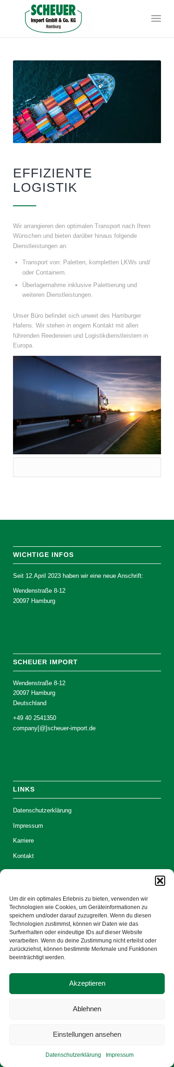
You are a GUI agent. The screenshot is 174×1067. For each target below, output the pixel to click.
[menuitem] (156, 18)
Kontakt (23, 855)
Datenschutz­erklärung (73, 1055)
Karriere (23, 840)
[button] (160, 880)
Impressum (120, 1055)
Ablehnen (87, 1009)
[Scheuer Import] (72, 18)
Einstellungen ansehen (87, 1034)
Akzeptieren (87, 983)
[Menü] (156, 18)
